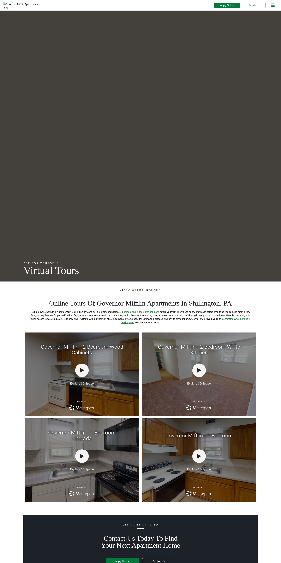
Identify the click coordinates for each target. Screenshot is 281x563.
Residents (254, 5)
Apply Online (227, 5)
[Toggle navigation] (272, 5)
